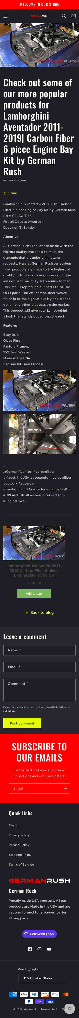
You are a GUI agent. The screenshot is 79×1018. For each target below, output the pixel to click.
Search (14, 825)
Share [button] (12, 193)
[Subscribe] (65, 788)
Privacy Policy (19, 835)
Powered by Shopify (53, 1009)
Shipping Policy (20, 855)
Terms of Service (21, 864)
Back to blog (42, 612)
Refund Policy (19, 845)
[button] (5, 16)
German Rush (32, 1009)
